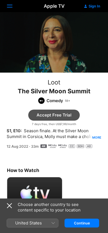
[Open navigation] (13, 6)
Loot (54, 82)
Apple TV (54, 6)
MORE (96, 137)
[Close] (9, 205)
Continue (82, 223)
